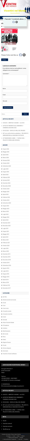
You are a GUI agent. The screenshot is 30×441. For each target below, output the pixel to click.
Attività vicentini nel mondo (9, 299)
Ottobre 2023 (6, 200)
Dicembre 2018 (6, 256)
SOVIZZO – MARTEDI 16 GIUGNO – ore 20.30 (13, 122)
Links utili (20, 439)
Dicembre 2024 (6, 183)
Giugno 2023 (6, 205)
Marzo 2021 (6, 239)
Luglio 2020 (5, 248)
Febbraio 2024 (6, 197)
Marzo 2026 (6, 157)
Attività (22, 436)
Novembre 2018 (7, 259)
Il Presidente (6, 325)
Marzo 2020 (6, 251)
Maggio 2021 (6, 234)
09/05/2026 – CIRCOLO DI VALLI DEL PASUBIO (14, 130)
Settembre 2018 (7, 265)
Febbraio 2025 (6, 177)
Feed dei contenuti (7, 423)
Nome (4, 88)
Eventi (4, 316)
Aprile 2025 (5, 174)
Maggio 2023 (6, 208)
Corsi (4, 305)
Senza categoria (7, 348)
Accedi (4, 420)
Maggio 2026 (6, 151)
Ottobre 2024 (6, 188)
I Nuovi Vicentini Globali (8, 322)
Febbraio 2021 (6, 242)
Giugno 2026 (6, 149)
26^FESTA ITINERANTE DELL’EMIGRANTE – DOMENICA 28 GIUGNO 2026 (13, 126)
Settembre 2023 (7, 203)
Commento (6, 73)
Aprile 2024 (5, 194)
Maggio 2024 (6, 191)
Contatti (21, 437)
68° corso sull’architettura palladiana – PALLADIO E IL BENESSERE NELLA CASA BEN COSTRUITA (15, 134)
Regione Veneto (7, 342)
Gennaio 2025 (6, 180)
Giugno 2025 (6, 171)
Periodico (5, 59)
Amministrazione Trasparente (10, 439)
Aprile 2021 (5, 237)
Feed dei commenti (7, 426)
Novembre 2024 (7, 186)
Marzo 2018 (6, 282)
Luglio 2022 (5, 214)
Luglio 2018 (5, 271)
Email (4, 94)
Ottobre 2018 (6, 262)
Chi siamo (8, 436)
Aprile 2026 (5, 154)
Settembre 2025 (7, 166)
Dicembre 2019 (6, 254)
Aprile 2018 (5, 279)
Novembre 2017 (7, 288)
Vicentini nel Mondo (15, 10)
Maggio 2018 (6, 276)
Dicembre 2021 (6, 222)
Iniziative (5, 328)
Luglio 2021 (5, 228)
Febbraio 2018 (6, 285)
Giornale (5, 319)
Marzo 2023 (6, 211)
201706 (5, 297)
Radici (4, 339)
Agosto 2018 (6, 268)
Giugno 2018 (6, 274)
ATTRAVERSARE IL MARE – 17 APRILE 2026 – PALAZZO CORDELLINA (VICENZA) (14, 139)
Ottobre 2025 (6, 163)
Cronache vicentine (7, 314)
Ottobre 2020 (6, 245)
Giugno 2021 (6, 231)
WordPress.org (6, 429)
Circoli (4, 302)
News (4, 336)
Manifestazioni (6, 331)
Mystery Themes (24, 434)
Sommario (5, 351)
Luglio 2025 (5, 169)
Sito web (5, 101)
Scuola (4, 345)
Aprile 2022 (5, 220)
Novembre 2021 (7, 225)
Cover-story (6, 308)
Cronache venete (7, 311)
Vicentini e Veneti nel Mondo (10, 353)
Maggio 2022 (6, 217)
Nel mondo (5, 334)
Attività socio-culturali (13, 437)
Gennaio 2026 (6, 160)
